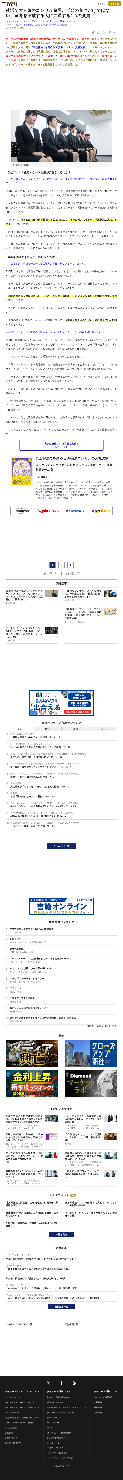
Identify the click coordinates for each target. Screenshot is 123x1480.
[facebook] (61, 1383)
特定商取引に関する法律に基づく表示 (22, 1417)
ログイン (101, 4)
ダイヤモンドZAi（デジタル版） (61, 1412)
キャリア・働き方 (14, 24)
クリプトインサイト (56, 1447)
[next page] (71, 565)
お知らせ (98, 1412)
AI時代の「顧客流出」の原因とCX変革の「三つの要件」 (32, 1224)
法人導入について (13, 1442)
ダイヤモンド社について (106, 1391)
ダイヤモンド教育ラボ (57, 1453)
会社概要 (98, 1402)
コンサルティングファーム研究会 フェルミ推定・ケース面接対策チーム (40, 21)
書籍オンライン (54, 1417)
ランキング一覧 (61, 846)
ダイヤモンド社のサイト (59, 1391)
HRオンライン (53, 1442)
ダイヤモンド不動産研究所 (59, 1432)
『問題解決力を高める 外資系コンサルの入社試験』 (59, 47)
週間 (75, 728)
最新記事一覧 (61, 1306)
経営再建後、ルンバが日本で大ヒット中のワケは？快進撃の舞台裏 (91, 1204)
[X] (48, 1383)
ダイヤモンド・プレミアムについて (21, 1402)
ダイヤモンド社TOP (103, 1397)
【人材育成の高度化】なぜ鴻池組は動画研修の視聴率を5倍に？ (32, 1204)
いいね (103, 728)
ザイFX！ (51, 1427)
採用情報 (98, 1407)
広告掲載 (9, 1432)
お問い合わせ (11, 1437)
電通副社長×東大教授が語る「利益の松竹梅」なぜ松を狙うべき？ (32, 1214)
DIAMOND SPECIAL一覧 (19, 1324)
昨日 (47, 728)
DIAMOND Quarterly (56, 1437)
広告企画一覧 (71, 1324)
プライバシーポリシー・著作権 (19, 1422)
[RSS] (74, 1383)
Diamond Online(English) (58, 1397)
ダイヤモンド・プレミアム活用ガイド (22, 1407)
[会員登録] (114, 3)
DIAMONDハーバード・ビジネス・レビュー (67, 1407)
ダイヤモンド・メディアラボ (60, 1458)
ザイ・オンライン (55, 1422)
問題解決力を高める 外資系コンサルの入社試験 (45, 24)
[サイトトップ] (12, 4)
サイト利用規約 (12, 1412)
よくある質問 (11, 1427)
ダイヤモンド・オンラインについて (22, 1391)
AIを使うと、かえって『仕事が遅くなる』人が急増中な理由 (91, 1214)
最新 (20, 728)
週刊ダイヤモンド (55, 1402)
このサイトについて (14, 1397)
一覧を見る (61, 1234)
